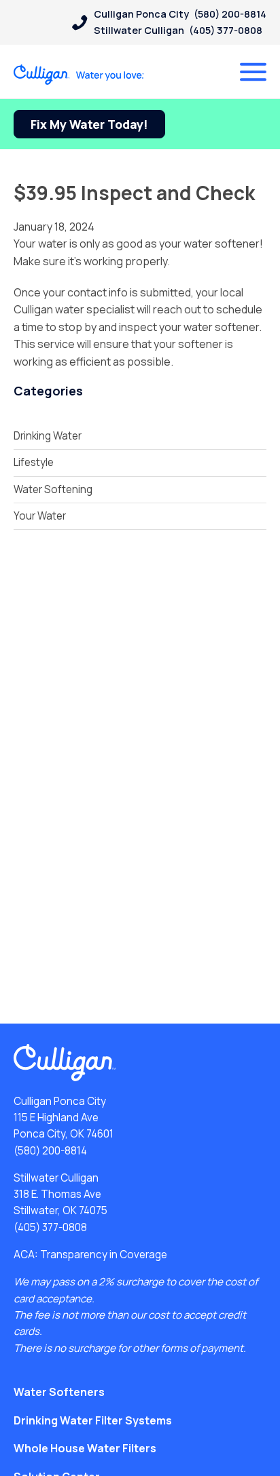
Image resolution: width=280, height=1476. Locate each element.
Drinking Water (48, 436)
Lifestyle (34, 462)
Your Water (40, 516)
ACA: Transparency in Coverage (90, 1254)
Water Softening (53, 489)
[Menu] (253, 72)
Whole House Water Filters (85, 1448)
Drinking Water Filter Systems (93, 1420)
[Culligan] (79, 74)
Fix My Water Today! (89, 124)
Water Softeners (59, 1391)
